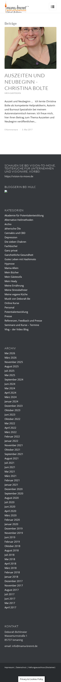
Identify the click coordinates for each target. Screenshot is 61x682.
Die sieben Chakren (15, 241)
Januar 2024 (11, 401)
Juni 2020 (10, 506)
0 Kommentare (11, 129)
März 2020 (11, 515)
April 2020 (10, 511)
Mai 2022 (10, 423)
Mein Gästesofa (13, 93)
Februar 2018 (12, 572)
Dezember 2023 (14, 405)
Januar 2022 (11, 440)
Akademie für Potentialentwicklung (24, 215)
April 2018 (10, 563)
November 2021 (14, 445)
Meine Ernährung (14, 285)
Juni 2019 (10, 537)
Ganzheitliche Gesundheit (19, 254)
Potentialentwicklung (16, 311)
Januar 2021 (11, 484)
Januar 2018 (11, 576)
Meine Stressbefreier (16, 289)
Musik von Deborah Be (17, 298)
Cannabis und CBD (15, 233)
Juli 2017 (9, 594)
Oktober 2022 (12, 419)
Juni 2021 (10, 467)
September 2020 (14, 493)
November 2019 (14, 532)
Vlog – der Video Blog (16, 329)
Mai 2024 (10, 388)
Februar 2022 (12, 436)
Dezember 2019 (14, 528)
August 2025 (12, 366)
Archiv (8, 224)
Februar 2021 (12, 480)
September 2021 (14, 454)
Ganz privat (11, 250)
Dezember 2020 (14, 489)
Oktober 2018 (12, 546)
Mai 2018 (10, 559)
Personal (9, 307)
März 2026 (11, 357)
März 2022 (11, 432)
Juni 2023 (10, 414)
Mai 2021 (10, 471)
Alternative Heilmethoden (19, 219)
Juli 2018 (9, 554)
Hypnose (9, 263)
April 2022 (10, 427)
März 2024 (11, 397)
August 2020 (12, 497)
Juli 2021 (9, 462)
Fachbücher (11, 246)
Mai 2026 (10, 353)
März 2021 (11, 475)
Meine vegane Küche (16, 294)
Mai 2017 (10, 603)
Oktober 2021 (12, 449)
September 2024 (14, 379)
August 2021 (12, 458)
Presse (8, 316)
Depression (11, 237)
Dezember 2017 (14, 581)
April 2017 (10, 607)
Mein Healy (11, 281)
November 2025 (14, 362)
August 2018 (12, 550)
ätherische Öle (13, 228)
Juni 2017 (10, 598)
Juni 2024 (10, 383)
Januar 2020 (11, 524)
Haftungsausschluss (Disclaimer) (41, 667)
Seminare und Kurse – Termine (22, 325)
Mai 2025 (10, 375)
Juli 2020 (9, 502)
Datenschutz (21, 667)
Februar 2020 (12, 519)
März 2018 (11, 568)
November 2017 (14, 585)
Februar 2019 (12, 541)
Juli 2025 (9, 370)
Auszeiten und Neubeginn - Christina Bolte (26, 81)
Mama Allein (11, 268)
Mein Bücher (12, 272)
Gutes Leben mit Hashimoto (20, 259)
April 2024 (10, 392)
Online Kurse (12, 303)
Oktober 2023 (12, 410)
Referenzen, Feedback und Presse (23, 320)
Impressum (9, 667)
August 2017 (12, 589)
